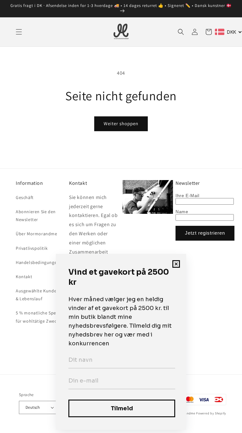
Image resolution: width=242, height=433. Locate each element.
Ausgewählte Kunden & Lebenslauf (37, 294)
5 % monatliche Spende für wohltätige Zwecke (40, 317)
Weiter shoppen (121, 123)
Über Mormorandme (36, 234)
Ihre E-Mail (187, 195)
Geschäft (25, 197)
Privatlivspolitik (32, 248)
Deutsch (33, 407)
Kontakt (24, 276)
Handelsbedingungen (38, 262)
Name (182, 211)
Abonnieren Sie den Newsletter (36, 215)
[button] (19, 32)
